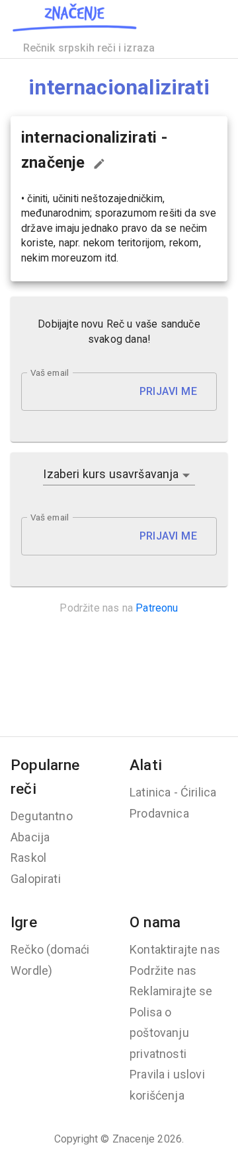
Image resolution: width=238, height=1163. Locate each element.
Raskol (28, 857)
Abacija (30, 837)
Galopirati (36, 879)
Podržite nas (163, 970)
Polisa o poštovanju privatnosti (159, 1033)
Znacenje (133, 1139)
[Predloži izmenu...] (99, 163)
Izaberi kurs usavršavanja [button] (110, 474)
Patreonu (157, 608)
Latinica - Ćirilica (173, 792)
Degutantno (42, 816)
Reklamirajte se (171, 991)
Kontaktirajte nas (175, 949)
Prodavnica (159, 813)
